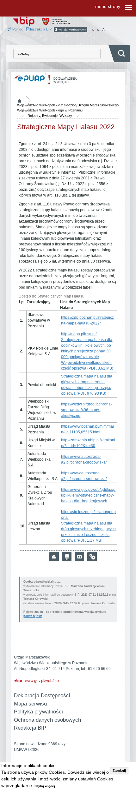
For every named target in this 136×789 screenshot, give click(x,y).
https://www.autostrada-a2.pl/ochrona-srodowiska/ (84, 459)
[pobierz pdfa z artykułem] (66, 556)
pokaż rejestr (32, 616)
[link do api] (92, 556)
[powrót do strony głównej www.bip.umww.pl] (23, 20)
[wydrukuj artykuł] (54, 556)
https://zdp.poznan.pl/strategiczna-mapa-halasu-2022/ (87, 320)
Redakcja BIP (30, 728)
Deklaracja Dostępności (42, 695)
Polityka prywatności (38, 712)
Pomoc (17, 29)
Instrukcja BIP (40, 29)
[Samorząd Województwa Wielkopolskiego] (56, 21)
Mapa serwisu (30, 704)
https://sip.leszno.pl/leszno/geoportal (88, 515)
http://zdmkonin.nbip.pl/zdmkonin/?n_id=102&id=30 (88, 443)
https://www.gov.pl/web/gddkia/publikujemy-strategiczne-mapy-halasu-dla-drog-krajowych (88, 495)
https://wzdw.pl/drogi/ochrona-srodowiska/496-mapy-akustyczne (86, 410)
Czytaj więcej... (46, 786)
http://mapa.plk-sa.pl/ (78, 334)
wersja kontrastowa (72, 29)
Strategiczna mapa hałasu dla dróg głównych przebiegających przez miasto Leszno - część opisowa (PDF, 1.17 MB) (88, 532)
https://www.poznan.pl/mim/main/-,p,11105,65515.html (87, 429)
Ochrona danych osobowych (47, 720)
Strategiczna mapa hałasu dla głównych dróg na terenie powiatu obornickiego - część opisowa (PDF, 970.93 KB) (86, 385)
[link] (79, 556)
